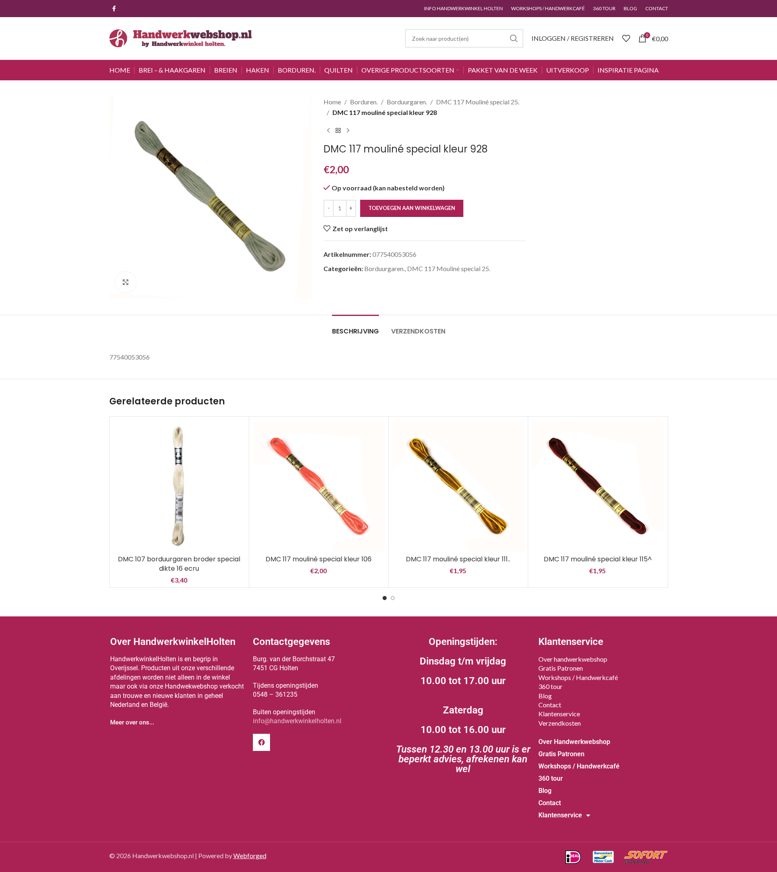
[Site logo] (180, 37)
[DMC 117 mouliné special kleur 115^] (597, 486)
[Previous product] (328, 130)
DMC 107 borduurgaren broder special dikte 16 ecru (179, 563)
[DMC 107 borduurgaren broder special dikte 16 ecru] (179, 486)
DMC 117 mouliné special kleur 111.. (458, 559)
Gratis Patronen (560, 668)
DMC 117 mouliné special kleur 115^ (598, 559)
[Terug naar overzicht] (338, 130)
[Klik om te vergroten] (125, 282)
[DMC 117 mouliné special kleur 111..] (458, 486)
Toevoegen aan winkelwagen (411, 208)
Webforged (249, 855)
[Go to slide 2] (393, 598)
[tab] (355, 327)
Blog (545, 696)
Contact (549, 705)
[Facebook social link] (114, 8)
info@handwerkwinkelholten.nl (297, 721)
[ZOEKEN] (514, 38)
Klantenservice (559, 713)
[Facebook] (261, 742)
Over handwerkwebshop (572, 659)
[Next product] (348, 130)
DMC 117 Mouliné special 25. (477, 102)
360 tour (550, 686)
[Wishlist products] (626, 38)
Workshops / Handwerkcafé (578, 677)
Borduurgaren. (407, 102)
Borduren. (364, 102)
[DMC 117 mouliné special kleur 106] (318, 486)
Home (332, 102)
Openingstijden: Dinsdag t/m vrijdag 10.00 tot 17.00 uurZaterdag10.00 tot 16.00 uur (463, 705)
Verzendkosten (559, 723)
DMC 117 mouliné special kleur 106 (319, 559)
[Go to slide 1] (385, 598)
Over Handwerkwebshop (574, 742)
